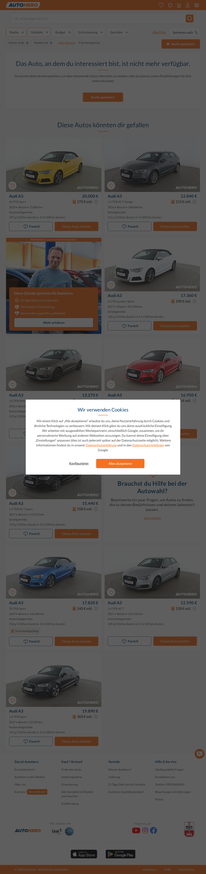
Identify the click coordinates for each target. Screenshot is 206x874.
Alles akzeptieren (120, 463)
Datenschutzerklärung (101, 445)
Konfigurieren (79, 463)
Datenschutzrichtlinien (148, 445)
